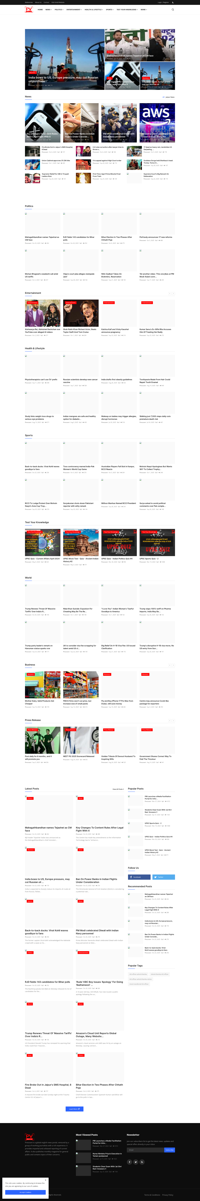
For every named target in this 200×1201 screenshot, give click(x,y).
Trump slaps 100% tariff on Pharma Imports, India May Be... (155, 610)
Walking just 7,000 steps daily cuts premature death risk (155, 417)
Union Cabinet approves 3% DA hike (56, 160)
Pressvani (31, 85)
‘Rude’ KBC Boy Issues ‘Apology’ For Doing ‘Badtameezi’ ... (99, 983)
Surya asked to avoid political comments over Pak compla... (153, 504)
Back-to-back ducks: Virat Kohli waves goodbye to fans (42, 467)
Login (160, 2)
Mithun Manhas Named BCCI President (118, 503)
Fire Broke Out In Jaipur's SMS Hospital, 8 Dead (57, 148)
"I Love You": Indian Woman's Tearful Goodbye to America (117, 610)
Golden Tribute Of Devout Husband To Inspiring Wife (118, 757)
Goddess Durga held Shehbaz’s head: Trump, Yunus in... (158, 161)
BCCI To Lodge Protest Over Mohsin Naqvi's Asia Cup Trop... (41, 504)
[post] (65, 59)
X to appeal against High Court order (107, 160)
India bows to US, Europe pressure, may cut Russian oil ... (47, 881)
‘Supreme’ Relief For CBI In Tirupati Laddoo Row (55, 175)
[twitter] (135, 1162)
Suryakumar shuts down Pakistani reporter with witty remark (78, 504)
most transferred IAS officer (139, 984)
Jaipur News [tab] (170, 97)
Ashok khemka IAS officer (159, 974)
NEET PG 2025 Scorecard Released (78, 756)
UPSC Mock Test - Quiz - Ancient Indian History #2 (80, 560)
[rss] (142, 1162)
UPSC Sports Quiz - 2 (149, 558)
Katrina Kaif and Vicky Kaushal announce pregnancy (76, 330)
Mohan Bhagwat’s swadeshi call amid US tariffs (41, 275)
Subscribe (169, 1150)
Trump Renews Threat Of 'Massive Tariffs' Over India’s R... (40, 610)
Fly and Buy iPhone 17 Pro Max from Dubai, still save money (117, 702)
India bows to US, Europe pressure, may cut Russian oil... (157, 83)
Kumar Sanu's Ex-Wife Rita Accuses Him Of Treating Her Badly (117, 330)
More (143, 9)
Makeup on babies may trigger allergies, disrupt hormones (119, 417)
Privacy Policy (167, 1195)
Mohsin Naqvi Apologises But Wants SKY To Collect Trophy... (156, 467)
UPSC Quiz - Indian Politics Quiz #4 (117, 558)
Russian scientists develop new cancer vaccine (80, 380)
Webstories (29, 2)
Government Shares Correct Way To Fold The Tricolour (155, 757)
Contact (46, 2)
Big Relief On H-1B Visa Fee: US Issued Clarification (118, 647)
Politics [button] (58, 9)
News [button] (47, 9)
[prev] (29, 59)
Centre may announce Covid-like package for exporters (154, 702)
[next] (101, 59)
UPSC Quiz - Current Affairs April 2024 (42, 558)
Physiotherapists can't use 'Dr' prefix (41, 379)
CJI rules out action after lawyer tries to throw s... (108, 148)
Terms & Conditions (152, 1195)
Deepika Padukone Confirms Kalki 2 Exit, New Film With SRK (155, 330)
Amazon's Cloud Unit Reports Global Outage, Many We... (156, 135)
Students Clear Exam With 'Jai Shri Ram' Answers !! (158, 811)
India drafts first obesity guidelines (116, 379)
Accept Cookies (25, 1192)
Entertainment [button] (73, 9)
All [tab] (164, 97)
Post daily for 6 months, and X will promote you (38, 757)
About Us (38, 2)
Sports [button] (109, 9)
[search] (173, 9)
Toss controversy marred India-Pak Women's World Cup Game (78, 467)
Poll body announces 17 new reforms (156, 237)
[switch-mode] (173, 2)
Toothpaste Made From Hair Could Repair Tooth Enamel (155, 380)
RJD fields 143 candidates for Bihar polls (78, 238)
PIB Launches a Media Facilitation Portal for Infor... (158, 797)
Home (40, 9)
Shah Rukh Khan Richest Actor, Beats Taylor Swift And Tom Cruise (41, 330)
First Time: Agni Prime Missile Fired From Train (106, 175)
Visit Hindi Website (58, 2)
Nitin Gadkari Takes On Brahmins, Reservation (111, 275)
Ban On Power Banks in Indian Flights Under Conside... (80, 135)
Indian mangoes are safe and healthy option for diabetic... (79, 417)
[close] (45, 1180)
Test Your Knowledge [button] (126, 9)
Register (166, 2)
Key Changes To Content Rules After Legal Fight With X (120, 83)
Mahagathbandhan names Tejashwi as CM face (130, 55)
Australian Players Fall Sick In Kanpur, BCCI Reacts (118, 467)
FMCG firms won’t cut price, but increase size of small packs (77, 702)
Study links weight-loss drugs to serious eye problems (39, 417)
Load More (73, 1109)
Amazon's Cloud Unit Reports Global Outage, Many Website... (96, 1035)
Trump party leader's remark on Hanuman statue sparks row (39, 647)
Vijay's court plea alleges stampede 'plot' (78, 275)
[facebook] (129, 1162)
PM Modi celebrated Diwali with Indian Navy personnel (119, 135)
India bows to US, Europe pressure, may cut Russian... (159, 922)
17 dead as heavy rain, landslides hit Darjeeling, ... (158, 148)
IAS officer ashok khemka (138, 974)
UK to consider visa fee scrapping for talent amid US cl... (79, 647)
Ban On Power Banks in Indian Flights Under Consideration (96, 881)
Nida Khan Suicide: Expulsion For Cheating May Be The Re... (77, 610)
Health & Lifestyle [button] (93, 9)
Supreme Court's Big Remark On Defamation (156, 175)
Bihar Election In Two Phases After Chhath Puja (116, 238)
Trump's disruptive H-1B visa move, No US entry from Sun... (157, 647)
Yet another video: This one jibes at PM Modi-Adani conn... (157, 275)
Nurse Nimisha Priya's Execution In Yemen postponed (107, 1155)
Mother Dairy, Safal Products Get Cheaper (39, 702)
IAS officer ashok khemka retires (141, 979)
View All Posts (118, 789)
